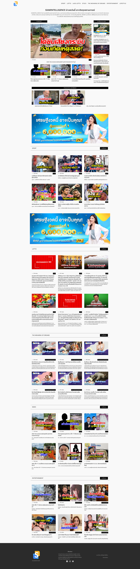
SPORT (63, 3)
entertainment (112, 3)
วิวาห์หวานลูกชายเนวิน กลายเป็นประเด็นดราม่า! (94, 106)
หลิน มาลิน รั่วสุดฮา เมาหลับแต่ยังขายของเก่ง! (68, 106)
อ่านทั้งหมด (104, 148)
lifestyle (123, 3)
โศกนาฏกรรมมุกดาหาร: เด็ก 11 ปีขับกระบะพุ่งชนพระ (40, 80)
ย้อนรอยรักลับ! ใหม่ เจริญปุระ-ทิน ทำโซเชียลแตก (42, 106)
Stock (84, 3)
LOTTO (69, 3)
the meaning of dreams (96, 3)
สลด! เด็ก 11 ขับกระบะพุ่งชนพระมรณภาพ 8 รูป (59, 80)
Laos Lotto (77, 3)
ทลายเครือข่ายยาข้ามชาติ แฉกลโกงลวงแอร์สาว (81, 80)
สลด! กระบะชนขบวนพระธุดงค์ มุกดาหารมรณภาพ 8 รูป (61, 62)
